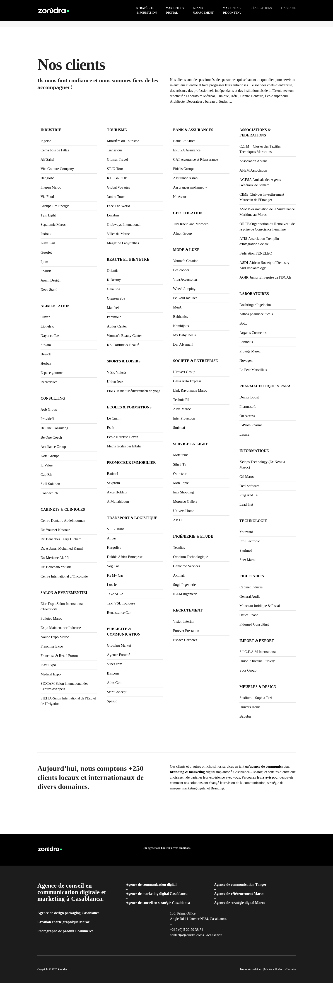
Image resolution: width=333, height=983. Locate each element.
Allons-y (279, 818)
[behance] (294, 850)
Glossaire (290, 969)
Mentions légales (273, 969)
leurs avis (264, 777)
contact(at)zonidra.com (186, 935)
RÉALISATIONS (261, 8)
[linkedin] (265, 850)
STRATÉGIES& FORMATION (146, 10)
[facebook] (257, 850)
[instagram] (272, 850)
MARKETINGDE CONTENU (232, 10)
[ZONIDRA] (53, 10)
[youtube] (286, 850)
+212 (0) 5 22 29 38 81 (186, 930)
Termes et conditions (251, 969)
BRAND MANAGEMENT (203, 10)
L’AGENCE (288, 8)
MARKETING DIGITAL (175, 10)
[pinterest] (279, 850)
